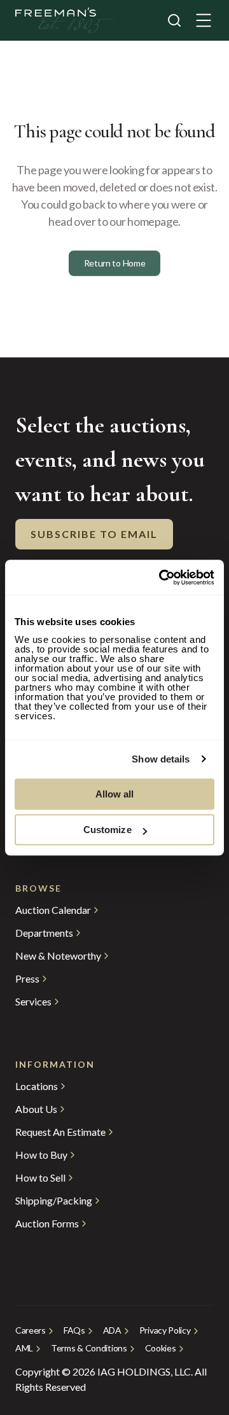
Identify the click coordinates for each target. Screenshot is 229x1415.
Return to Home (115, 263)
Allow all (114, 794)
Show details (161, 759)
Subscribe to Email (94, 534)
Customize (107, 829)
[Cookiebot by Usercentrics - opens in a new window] (161, 577)
